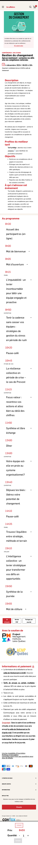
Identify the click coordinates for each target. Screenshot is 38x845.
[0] (34, 7)
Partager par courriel (29, 621)
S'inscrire (19, 807)
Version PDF (17, 621)
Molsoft (25, 815)
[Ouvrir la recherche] (30, 7)
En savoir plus (18, 45)
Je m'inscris (7, 621)
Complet (18, 840)
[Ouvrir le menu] (3, 7)
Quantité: (12, 835)
